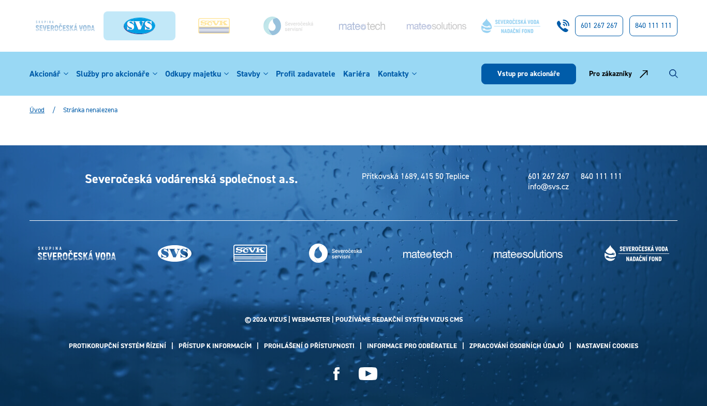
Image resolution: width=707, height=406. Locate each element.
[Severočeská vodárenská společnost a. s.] (139, 25)
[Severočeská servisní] (287, 25)
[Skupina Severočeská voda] (65, 25)
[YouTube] (368, 373)
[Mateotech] (362, 26)
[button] (66, 74)
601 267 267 (599, 26)
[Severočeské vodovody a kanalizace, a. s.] (213, 26)
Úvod (37, 110)
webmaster (311, 319)
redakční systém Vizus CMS (417, 319)
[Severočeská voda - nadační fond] (511, 25)
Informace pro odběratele (412, 345)
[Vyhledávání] (673, 74)
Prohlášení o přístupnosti (309, 345)
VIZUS (278, 319)
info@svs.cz (548, 187)
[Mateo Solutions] (436, 26)
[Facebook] (336, 373)
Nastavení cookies (607, 345)
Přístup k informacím (215, 345)
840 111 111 (653, 26)
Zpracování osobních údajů (516, 345)
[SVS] (175, 253)
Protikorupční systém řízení (117, 345)
